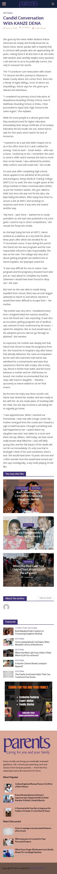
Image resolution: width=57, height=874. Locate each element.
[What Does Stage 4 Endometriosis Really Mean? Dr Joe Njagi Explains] (8, 853)
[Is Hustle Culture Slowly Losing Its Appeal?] (8, 663)
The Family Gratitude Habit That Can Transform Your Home (32, 675)
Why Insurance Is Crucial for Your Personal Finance (30, 840)
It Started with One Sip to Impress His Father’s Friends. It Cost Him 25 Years (33, 809)
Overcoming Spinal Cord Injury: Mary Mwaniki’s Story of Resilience (28, 532)
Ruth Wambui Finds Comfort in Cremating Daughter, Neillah (28, 496)
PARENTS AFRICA (37, 868)
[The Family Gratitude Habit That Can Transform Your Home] (8, 674)
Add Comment (24, 855)
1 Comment (23, 834)
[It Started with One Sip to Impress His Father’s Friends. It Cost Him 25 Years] (8, 812)
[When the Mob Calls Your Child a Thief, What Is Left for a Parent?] (8, 652)
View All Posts (45, 598)
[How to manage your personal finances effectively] (8, 831)
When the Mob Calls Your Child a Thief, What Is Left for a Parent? (28, 569)
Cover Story (22, 488)
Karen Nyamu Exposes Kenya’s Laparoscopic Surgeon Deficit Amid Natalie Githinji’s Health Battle (31, 798)
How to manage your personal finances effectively (33, 829)
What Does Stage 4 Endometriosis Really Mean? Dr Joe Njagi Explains (34, 850)
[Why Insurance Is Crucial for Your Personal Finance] (8, 841)
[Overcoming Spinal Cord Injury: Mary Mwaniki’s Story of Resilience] (8, 641)
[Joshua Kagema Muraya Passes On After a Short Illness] (8, 787)
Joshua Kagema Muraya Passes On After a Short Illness (34, 785)
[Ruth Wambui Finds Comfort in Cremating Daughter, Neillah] (8, 631)
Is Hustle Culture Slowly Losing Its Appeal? (31, 664)
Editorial (8, 13)
